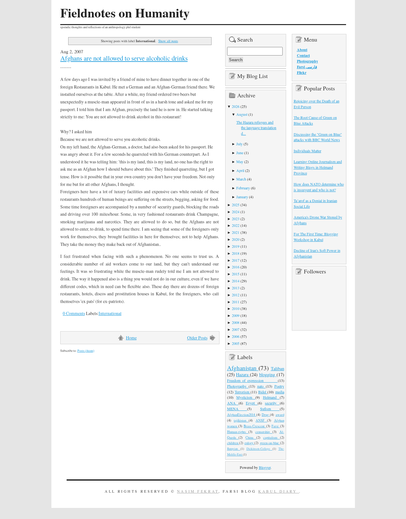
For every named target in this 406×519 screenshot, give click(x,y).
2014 (235, 280)
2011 (235, 301)
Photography (238, 386)
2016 (235, 266)
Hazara (243, 374)
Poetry (279, 386)
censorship (263, 432)
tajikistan (241, 420)
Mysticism (245, 397)
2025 (235, 204)
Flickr (301, 72)
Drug (266, 414)
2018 (235, 253)
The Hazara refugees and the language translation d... (256, 128)
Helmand (271, 397)
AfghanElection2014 (241, 414)
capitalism (271, 437)
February (243, 187)
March (241, 178)
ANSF (261, 420)
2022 (235, 225)
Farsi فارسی (307, 66)
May (239, 161)
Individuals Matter (307, 150)
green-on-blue (270, 443)
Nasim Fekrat (198, 491)
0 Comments (74, 313)
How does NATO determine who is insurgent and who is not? (319, 186)
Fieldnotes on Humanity (125, 12)
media (279, 391)
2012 (235, 294)
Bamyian (233, 449)
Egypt (252, 402)
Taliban (277, 368)
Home (131, 338)
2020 (235, 239)
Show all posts (168, 40)
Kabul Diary (278, 491)
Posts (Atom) (85, 351)
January (242, 196)
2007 (235, 329)
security (272, 402)
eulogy (250, 443)
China (251, 437)
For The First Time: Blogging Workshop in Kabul (316, 236)
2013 (235, 287)
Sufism (269, 408)
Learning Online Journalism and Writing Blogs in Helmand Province (318, 167)
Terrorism (243, 391)
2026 (235, 106)
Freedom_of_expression (252, 380)
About (302, 49)
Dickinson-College (259, 449)
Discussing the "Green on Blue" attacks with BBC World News (318, 137)
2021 (235, 232)
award (280, 414)
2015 (235, 273)
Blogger (265, 467)
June (239, 152)
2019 (235, 246)
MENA (237, 408)
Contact (303, 55)
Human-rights (238, 432)
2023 (235, 218)
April (240, 170)
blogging (268, 374)
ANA (233, 402)
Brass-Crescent (255, 426)
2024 (235, 211)
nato (261, 386)
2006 (235, 336)
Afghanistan (243, 368)
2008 (235, 322)
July (239, 143)
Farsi (276, 426)
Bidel (262, 391)
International (110, 313)
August (241, 114)
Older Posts (197, 338)
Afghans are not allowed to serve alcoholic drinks (124, 58)
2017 (235, 260)
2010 (235, 308)
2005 (235, 343)
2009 (235, 315)
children (233, 443)
